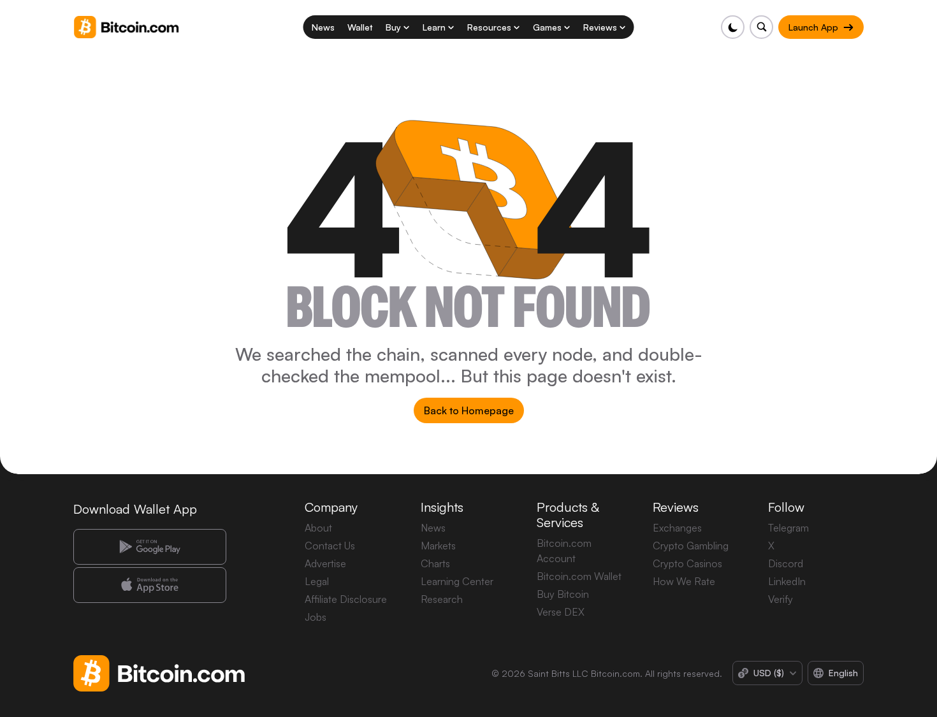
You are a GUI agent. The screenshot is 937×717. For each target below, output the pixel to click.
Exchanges (677, 527)
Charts (435, 563)
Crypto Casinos (687, 563)
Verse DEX (561, 611)
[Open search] (761, 27)
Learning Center (457, 581)
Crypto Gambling (691, 545)
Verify (780, 599)
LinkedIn (787, 581)
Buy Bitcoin (563, 594)
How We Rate (684, 581)
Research (442, 599)
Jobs (315, 617)
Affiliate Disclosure (346, 599)
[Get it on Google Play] (149, 547)
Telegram (788, 527)
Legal (317, 581)
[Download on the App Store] (149, 585)
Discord (785, 563)
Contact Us (330, 545)
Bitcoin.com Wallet (579, 576)
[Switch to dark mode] (733, 27)
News (433, 527)
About (318, 527)
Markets (438, 545)
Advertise (325, 563)
